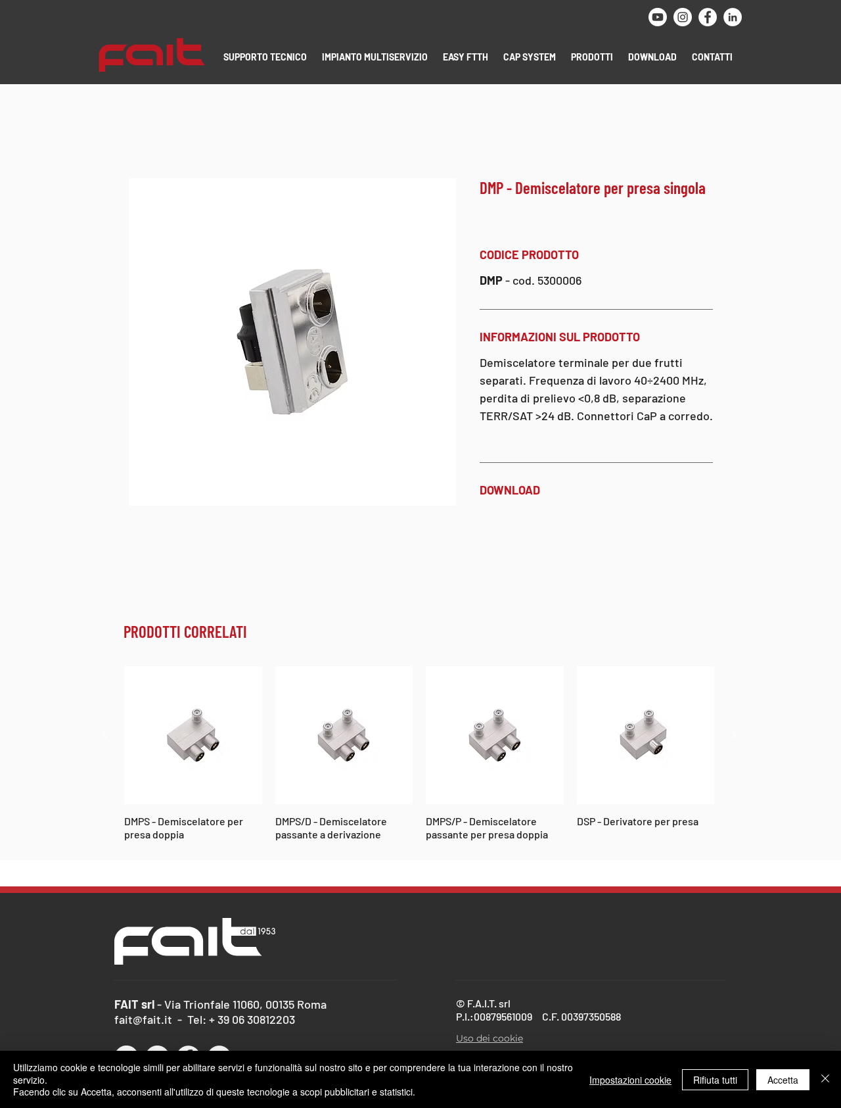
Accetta (782, 1079)
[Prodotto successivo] (733, 736)
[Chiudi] (825, 1079)
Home (141, 131)
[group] (419, 755)
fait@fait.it (143, 1020)
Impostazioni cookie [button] (630, 1079)
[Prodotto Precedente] (105, 736)
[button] (266, 57)
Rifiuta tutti (715, 1079)
